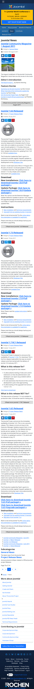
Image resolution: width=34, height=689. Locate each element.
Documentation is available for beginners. (14, 217)
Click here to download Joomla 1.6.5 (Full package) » (16, 500)
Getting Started (7, 586)
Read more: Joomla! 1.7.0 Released (17, 336)
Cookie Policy (9, 668)
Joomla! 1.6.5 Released (12, 408)
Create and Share (7, 589)
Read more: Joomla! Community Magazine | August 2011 (17, 104)
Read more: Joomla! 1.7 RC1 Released (17, 402)
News (11, 31)
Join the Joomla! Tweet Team (9, 95)
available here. (12, 153)
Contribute (19, 31)
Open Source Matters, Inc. (18, 678)
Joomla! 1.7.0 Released (12, 232)
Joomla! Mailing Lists (8, 612)
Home (4, 27)
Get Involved (6, 593)
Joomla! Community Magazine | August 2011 (16, 45)
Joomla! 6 (5, 31)
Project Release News (16, 114)
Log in (28, 670)
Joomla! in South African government (12, 97)
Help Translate (8, 670)
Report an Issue (20, 670)
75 (9, 569)
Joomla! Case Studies (8, 605)
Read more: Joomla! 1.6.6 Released (17, 226)
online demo (26, 215)
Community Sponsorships (10, 637)
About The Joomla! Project (10, 596)
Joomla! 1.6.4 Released (10, 542)
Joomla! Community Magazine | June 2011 (17, 544)
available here (15, 174)
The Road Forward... (7, 82)
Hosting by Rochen (17, 688)
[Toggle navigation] (3, 1)
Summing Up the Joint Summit (10, 89)
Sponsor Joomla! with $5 (21, 668)
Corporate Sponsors (8, 634)
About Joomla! (12, 27)
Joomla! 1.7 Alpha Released (12, 546)
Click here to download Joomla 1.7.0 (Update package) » (16, 306)
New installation (9, 210)
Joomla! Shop (6, 608)
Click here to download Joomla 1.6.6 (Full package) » (16, 182)
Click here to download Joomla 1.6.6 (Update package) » (16, 190)
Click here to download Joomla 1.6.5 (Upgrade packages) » (16, 506)
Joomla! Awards (7, 601)
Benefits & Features (25, 27)
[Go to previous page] (5, 569)
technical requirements (24, 210)
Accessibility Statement (12, 666)
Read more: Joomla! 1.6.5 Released (17, 532)
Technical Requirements (9, 622)
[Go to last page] (15, 569)
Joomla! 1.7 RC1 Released (13, 342)
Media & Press (6, 34)
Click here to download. (8, 390)
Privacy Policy (25, 666)
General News (13, 49)
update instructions (21, 311)
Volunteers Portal (7, 640)
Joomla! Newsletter (8, 615)
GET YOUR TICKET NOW (17, 22)
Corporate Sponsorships (10, 630)
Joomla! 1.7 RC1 (14, 357)
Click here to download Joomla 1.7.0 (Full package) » (16, 298)
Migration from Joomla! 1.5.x (12, 517)
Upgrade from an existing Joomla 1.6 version (17, 212)
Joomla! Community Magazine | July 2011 (16, 538)
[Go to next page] (12, 569)
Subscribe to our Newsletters (13, 646)
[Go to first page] (2, 569)
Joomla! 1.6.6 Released (12, 110)
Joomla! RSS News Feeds (9, 618)
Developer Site (18, 162)
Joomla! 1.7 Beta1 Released (12, 540)
